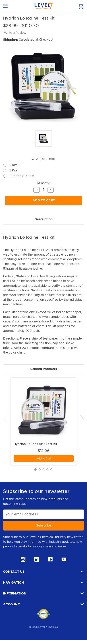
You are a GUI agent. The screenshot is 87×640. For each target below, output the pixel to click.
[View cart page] (81, 6)
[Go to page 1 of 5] (35, 469)
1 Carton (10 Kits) (21, 176)
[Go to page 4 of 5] (47, 469)
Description (44, 219)
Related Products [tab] (43, 369)
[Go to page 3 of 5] (43, 469)
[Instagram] (23, 559)
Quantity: (43, 183)
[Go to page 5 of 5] (51, 469)
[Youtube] (64, 559)
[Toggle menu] (6, 6)
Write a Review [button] (15, 32)
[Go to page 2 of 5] (39, 469)
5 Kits (13, 170)
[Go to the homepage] (43, 6)
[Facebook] (50, 559)
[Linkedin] (36, 559)
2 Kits (13, 165)
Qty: (43, 159)
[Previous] (5, 418)
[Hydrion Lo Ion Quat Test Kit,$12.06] (44, 410)
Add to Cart (44, 200)
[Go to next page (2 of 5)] (82, 418)
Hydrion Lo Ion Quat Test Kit (35, 444)
